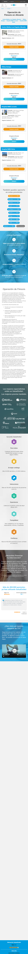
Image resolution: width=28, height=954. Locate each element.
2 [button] (14, 618)
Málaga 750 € (14, 216)
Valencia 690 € (9, 226)
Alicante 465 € (14, 196)
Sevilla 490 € (14, 219)
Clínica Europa (6, 67)
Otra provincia (20, 226)
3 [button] (16, 618)
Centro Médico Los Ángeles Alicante (12, 19)
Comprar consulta (14, 47)
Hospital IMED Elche (8, 149)
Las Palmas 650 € (14, 209)
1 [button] (12, 618)
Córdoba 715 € (14, 202)
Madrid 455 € (14, 212)
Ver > (22, 594)
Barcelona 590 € (14, 199)
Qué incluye (14, 55)
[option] (14, 606)
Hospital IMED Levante (12, 20)
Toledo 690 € (14, 222)
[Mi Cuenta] (2, 5)
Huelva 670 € (14, 206)
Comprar (14, 59)
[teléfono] (5, 5)
